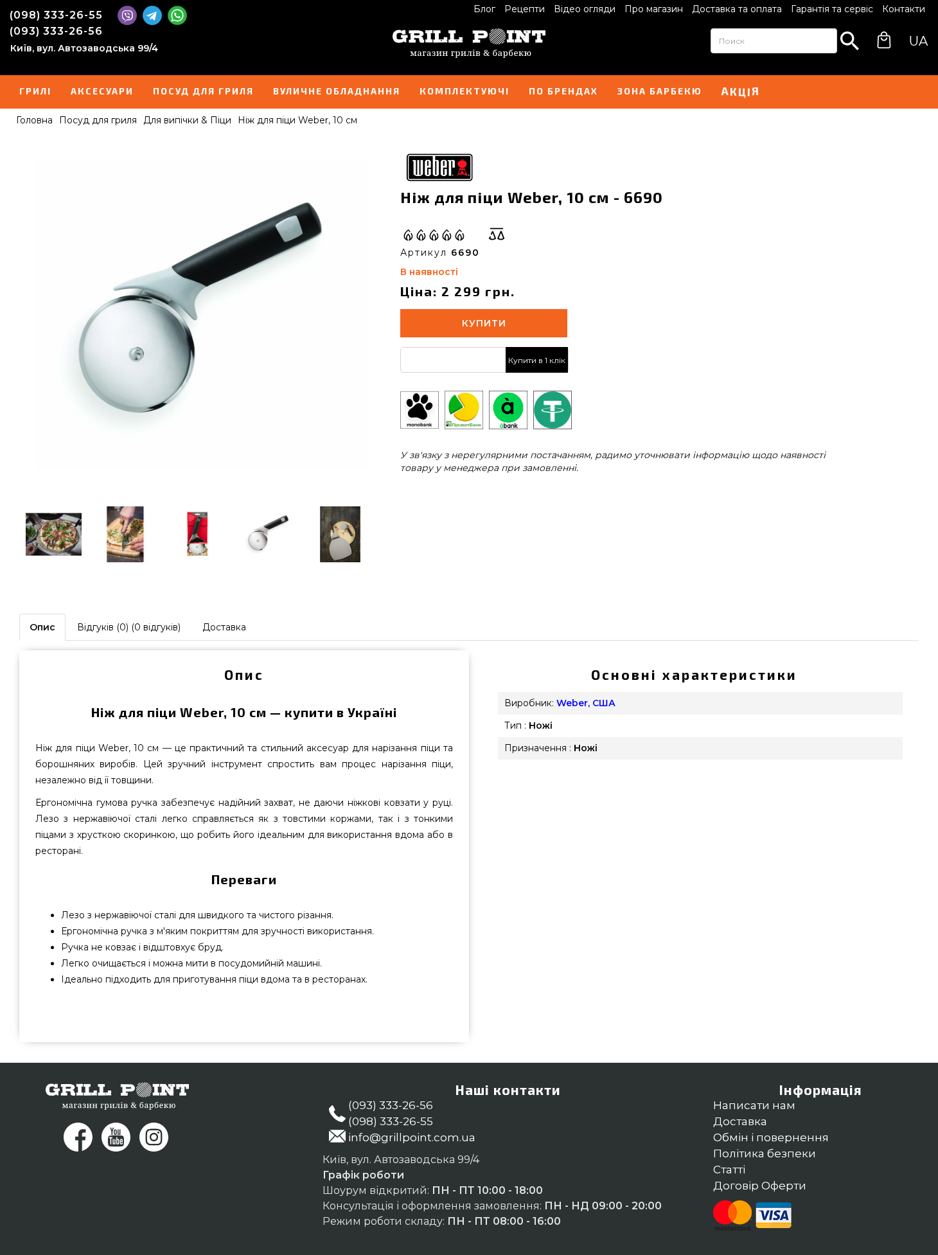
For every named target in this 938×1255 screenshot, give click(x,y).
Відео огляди (584, 9)
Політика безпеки (764, 1153)
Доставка (224, 627)
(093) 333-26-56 (56, 31)
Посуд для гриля (203, 90)
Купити (484, 323)
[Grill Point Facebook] (78, 1137)
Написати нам (754, 1105)
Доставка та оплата (737, 9)
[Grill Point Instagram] (153, 1137)
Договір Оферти (759, 1185)
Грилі (35, 90)
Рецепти (524, 9)
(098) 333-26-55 (56, 15)
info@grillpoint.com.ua (411, 1137)
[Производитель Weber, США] (438, 166)
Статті (729, 1169)
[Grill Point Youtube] (116, 1137)
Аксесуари (102, 90)
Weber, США (585, 703)
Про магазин (653, 9)
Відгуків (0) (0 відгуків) (129, 627)
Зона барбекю (659, 90)
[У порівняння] (496, 234)
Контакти (903, 9)
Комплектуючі (464, 90)
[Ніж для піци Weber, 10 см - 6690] (201, 314)
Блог (484, 9)
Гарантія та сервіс (832, 9)
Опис (42, 627)
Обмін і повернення (771, 1137)
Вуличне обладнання (336, 90)
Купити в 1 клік (536, 360)
